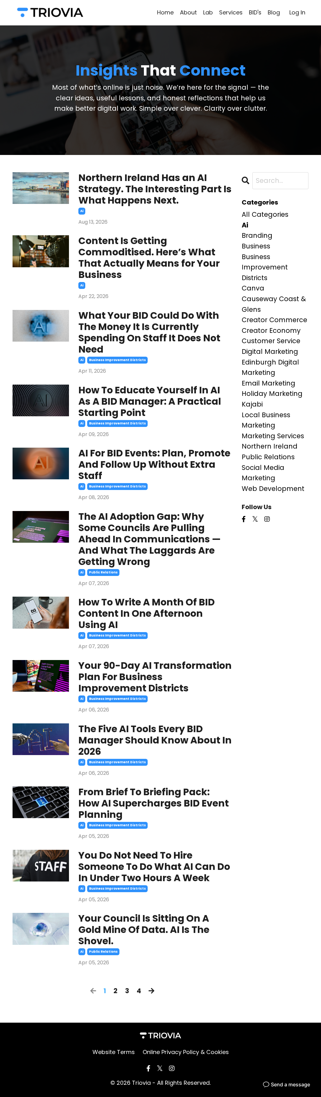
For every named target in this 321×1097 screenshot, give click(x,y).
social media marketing (263, 473)
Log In (297, 12)
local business (266, 414)
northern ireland (269, 446)
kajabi (252, 404)
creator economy (271, 330)
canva (253, 288)
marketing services (273, 435)
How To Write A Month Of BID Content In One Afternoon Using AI (146, 614)
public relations (103, 572)
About (188, 12)
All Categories (265, 214)
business (256, 246)
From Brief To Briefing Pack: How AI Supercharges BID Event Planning (153, 803)
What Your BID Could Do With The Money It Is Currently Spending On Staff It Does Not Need (149, 332)
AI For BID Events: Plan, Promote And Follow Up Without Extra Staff (154, 465)
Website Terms (113, 1052)
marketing (258, 425)
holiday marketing (272, 393)
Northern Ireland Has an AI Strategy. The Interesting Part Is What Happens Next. (155, 189)
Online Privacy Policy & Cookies (186, 1052)
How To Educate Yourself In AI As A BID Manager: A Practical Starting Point (149, 401)
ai (81, 211)
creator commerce (274, 319)
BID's (255, 12)
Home (165, 12)
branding (257, 235)
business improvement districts (117, 360)
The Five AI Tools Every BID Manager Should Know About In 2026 (155, 740)
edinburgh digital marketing (270, 367)
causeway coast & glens (274, 304)
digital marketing (270, 351)
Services (231, 12)
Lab (208, 12)
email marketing (268, 383)
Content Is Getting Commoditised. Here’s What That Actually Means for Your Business (149, 257)
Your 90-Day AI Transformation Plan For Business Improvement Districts (155, 677)
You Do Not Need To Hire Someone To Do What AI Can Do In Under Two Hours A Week (154, 867)
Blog (274, 12)
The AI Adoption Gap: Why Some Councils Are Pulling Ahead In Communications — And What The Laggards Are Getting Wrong (149, 539)
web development (273, 488)
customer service (271, 340)
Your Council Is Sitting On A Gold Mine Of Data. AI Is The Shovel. (143, 930)
